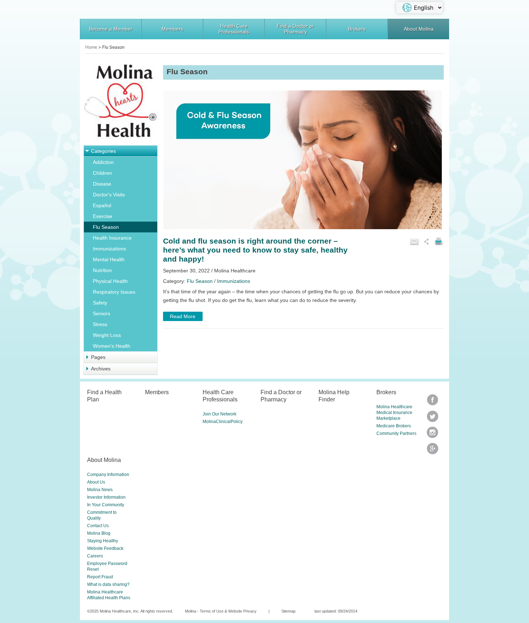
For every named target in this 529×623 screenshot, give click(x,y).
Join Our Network (219, 414)
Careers (95, 556)
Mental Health (109, 259)
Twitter (432, 402)
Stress (100, 324)
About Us (96, 482)
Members (172, 29)
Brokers (357, 29)
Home (91, 47)
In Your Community (105, 504)
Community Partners (396, 433)
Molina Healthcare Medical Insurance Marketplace (394, 412)
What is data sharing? (108, 584)
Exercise (102, 216)
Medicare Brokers (393, 425)
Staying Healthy (102, 540)
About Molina (419, 29)
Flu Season (106, 227)
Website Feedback (105, 548)
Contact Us (98, 525)
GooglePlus (432, 451)
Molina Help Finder (333, 395)
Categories (103, 151)
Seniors (101, 313)
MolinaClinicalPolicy (223, 421)
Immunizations (109, 249)
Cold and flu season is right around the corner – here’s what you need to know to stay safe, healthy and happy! (255, 250)
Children (102, 173)
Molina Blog (98, 533)
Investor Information (106, 497)
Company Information (108, 474)
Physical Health (110, 281)
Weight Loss (107, 335)
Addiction (103, 162)
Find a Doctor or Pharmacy (295, 29)
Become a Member (110, 29)
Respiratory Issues (114, 292)
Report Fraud (100, 576)
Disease (102, 184)
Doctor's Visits (109, 194)
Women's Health (111, 346)
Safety (100, 303)
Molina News (100, 489)
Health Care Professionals (233, 29)
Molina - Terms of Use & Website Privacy (221, 611)
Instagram (432, 435)
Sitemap (288, 611)
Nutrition (102, 270)
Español (102, 205)
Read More (182, 316)
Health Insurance (112, 238)
